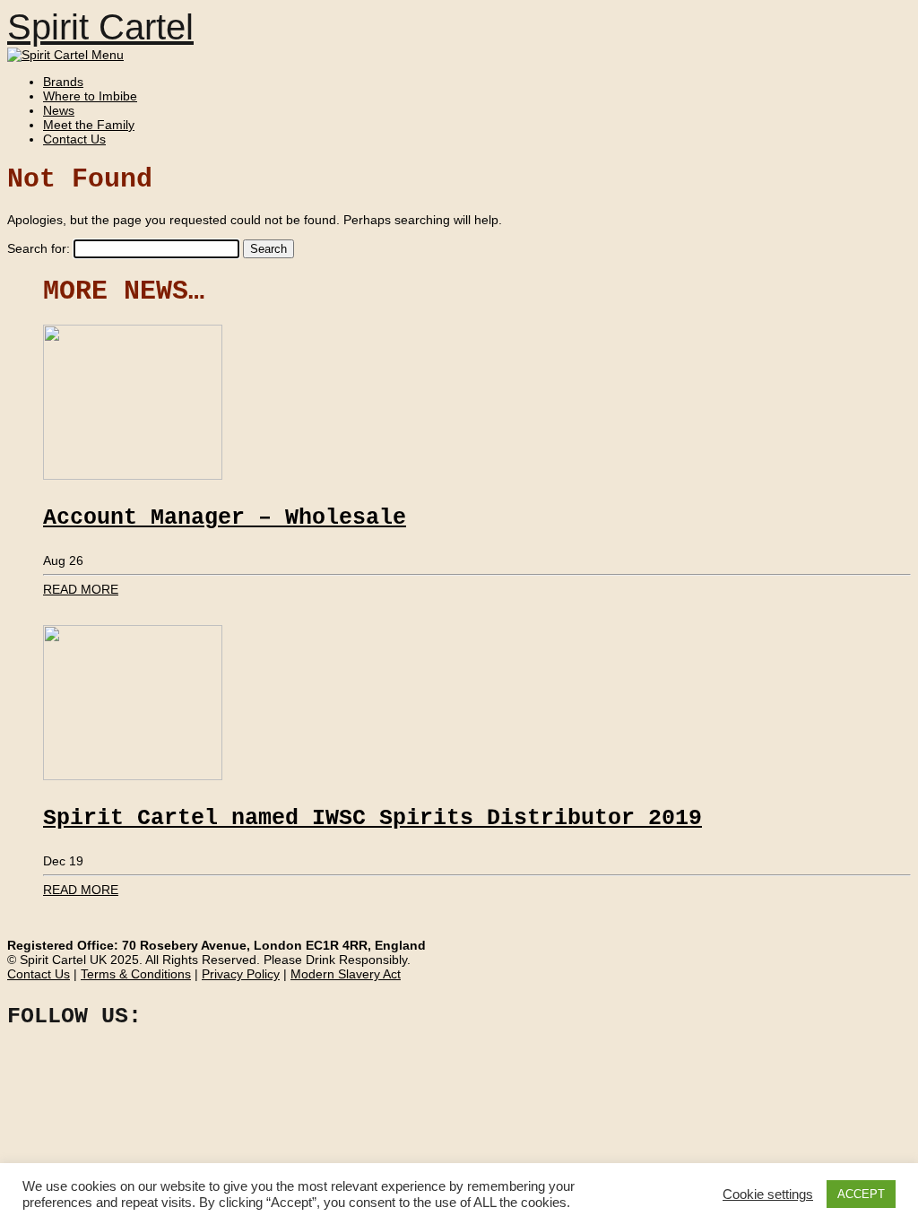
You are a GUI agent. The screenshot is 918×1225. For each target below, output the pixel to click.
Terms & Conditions (136, 974)
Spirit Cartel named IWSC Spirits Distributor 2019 (372, 818)
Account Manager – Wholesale (224, 518)
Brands (63, 81)
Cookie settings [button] (768, 1194)
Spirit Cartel (100, 27)
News (58, 110)
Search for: (38, 248)
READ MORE (80, 589)
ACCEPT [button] (861, 1194)
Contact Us (74, 139)
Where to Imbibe (90, 96)
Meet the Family (88, 124)
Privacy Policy (241, 974)
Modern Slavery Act (345, 974)
